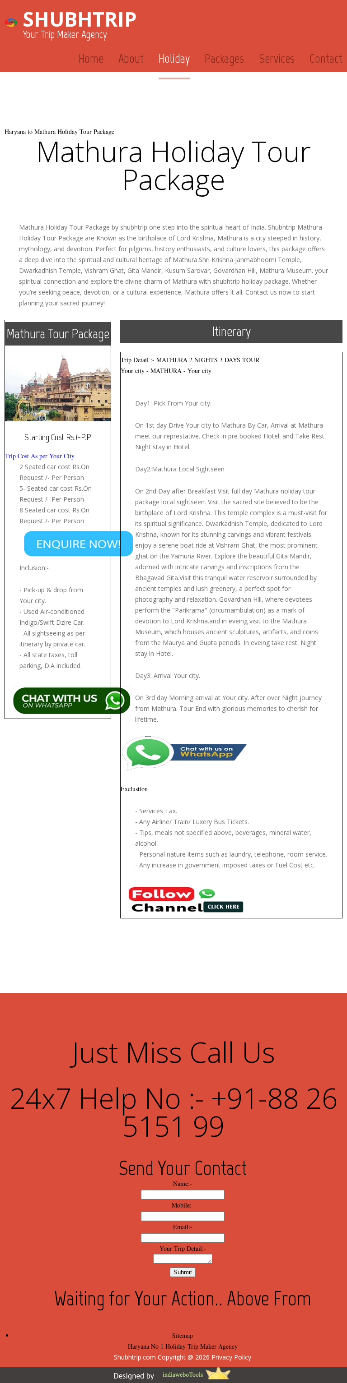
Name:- (182, 1183)
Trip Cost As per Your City (40, 456)
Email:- (182, 1226)
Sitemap (182, 1335)
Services (277, 58)
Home (91, 58)
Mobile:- (183, 1205)
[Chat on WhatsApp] (87, 531)
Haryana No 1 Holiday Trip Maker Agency (183, 1346)
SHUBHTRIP (80, 18)
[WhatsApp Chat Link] (188, 741)
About (131, 58)
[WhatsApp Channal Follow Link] (188, 887)
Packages (224, 58)
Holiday (174, 58)
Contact (325, 58)
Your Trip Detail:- (182, 1248)
